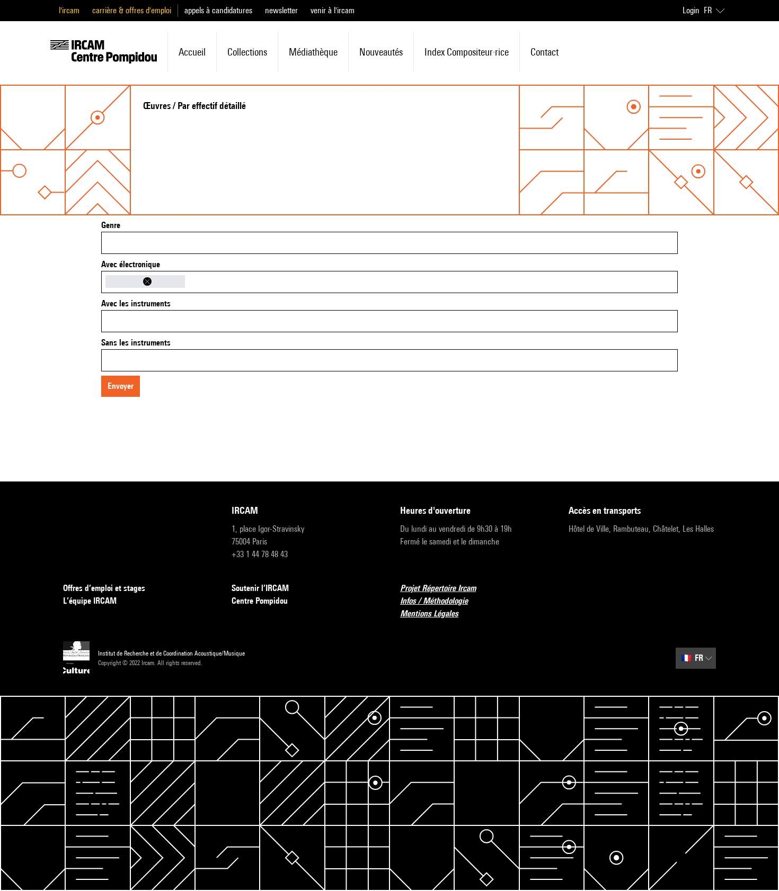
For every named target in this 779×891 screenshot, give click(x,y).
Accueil (192, 52)
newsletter (281, 10)
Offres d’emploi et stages (104, 588)
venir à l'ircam (333, 10)
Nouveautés (381, 52)
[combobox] (389, 243)
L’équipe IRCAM (90, 601)
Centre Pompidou (260, 601)
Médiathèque (313, 52)
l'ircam (69, 10)
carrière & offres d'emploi (131, 10)
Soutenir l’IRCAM (260, 588)
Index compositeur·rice (466, 52)
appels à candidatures (218, 10)
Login (691, 10)
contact (544, 52)
